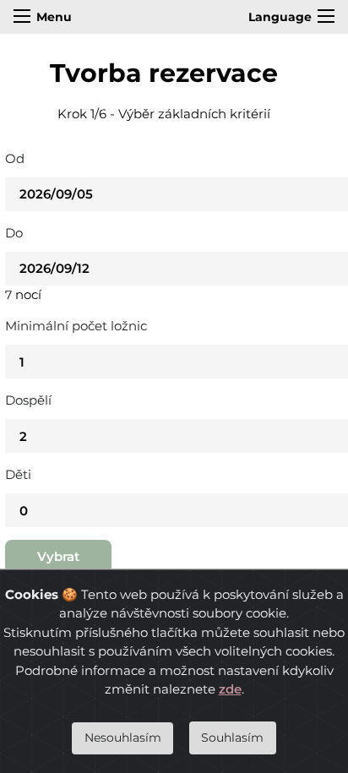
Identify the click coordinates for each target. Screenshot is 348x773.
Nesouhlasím (122, 737)
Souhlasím (232, 737)
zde (230, 689)
